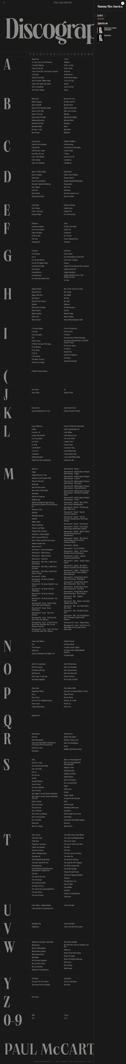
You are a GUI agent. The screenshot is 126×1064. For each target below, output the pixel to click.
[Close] (122, 3)
